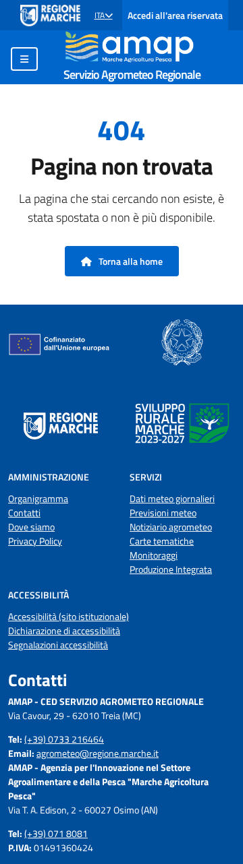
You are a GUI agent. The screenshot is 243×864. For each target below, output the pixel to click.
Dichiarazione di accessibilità (64, 630)
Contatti (24, 512)
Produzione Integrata (171, 569)
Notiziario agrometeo (171, 527)
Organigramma (38, 498)
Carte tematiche (162, 541)
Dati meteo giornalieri (172, 498)
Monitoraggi (154, 555)
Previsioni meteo (163, 512)
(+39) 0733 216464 (64, 739)
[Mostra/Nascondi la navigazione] (24, 59)
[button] (103, 15)
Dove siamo (31, 527)
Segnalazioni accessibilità (58, 645)
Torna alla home (130, 261)
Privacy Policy (35, 541)
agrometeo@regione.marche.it (97, 753)
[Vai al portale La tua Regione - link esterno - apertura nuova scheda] (50, 15)
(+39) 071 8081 (56, 833)
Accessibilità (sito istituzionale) (68, 616)
